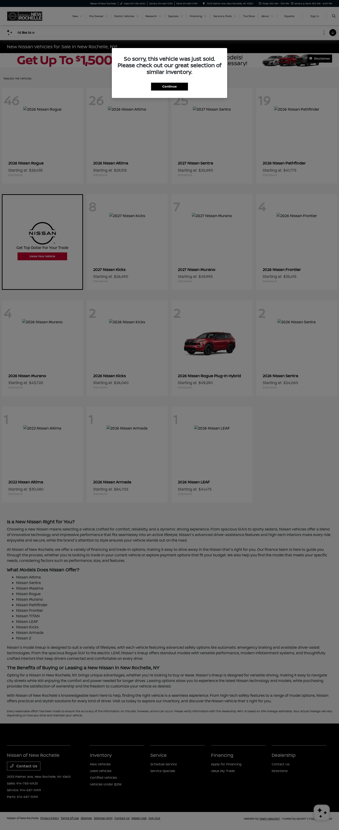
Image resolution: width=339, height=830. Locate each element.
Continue (169, 86)
